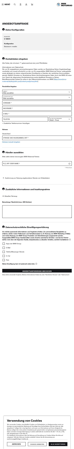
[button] (6, 4)
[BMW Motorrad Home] (64, 4)
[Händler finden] (20, 4)
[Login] (26, 4)
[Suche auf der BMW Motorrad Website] (15, 4)
